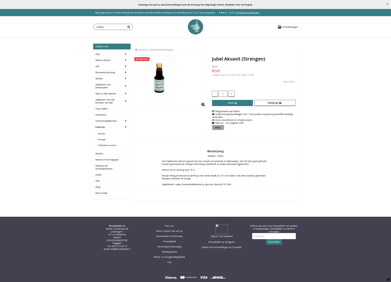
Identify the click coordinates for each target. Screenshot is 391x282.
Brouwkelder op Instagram (221, 242)
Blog (97, 186)
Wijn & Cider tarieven (105, 93)
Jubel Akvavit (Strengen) (162, 49)
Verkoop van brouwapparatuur (104, 167)
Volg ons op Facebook (222, 236)
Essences (100, 127)
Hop (97, 54)
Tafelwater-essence (107, 145)
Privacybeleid (169, 241)
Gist (97, 66)
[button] (288, 27)
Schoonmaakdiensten (106, 120)
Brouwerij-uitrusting (105, 72)
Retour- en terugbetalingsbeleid (169, 256)
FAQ (169, 262)
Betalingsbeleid (169, 251)
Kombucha (100, 114)
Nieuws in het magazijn (107, 159)
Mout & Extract (103, 60)
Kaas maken (101, 108)
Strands (101, 133)
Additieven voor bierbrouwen (103, 86)
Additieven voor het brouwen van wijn (105, 101)
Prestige (101, 139)
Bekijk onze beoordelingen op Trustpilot (221, 247)
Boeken (99, 153)
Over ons (169, 225)
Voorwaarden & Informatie (169, 236)
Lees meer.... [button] (289, 81)
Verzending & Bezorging (169, 246)
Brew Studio (101, 193)
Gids (97, 180)
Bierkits (99, 78)
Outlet (98, 174)
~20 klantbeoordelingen (247, 12)
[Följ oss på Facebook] (222, 233)
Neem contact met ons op (169, 231)
